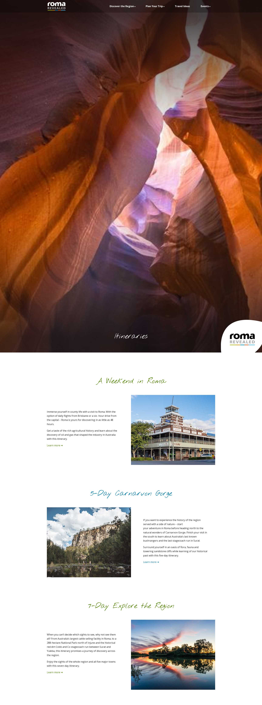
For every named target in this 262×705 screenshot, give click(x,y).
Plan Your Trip (154, 6)
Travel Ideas (182, 6)
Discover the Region (122, 6)
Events (205, 6)
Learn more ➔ (55, 445)
